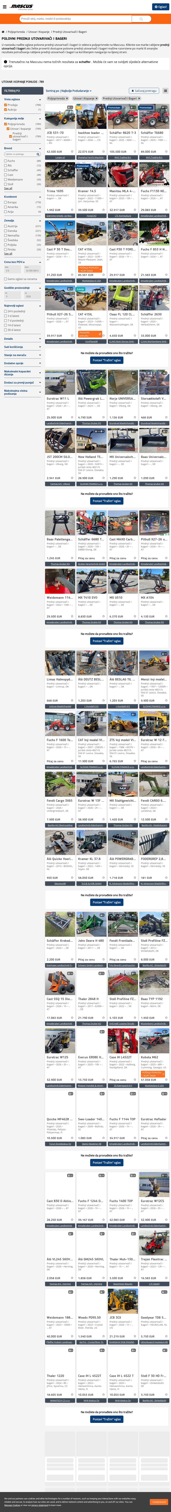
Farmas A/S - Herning (60, 1283)
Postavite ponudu (84, 334)
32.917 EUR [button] (117, 210)
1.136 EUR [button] (116, 417)
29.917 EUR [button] (117, 275)
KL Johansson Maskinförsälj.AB (124, 883)
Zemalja (9, 220)
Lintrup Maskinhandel (60, 706)
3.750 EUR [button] (147, 1394)
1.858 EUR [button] (85, 1278)
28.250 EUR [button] (54, 1220)
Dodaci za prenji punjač (19, 382)
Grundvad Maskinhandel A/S (123, 423)
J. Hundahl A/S (91, 706)
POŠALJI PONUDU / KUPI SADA (89, 269)
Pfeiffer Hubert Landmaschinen (62, 1342)
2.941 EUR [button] (53, 478)
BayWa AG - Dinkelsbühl (154, 965)
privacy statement (39, 1505)
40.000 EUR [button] (54, 1336)
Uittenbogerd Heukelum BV (154, 1342)
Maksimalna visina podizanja (15, 392)
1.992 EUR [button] (53, 210)
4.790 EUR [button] (85, 417)
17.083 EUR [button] (54, 1018)
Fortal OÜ (91, 215)
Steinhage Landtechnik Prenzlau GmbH (65, 965)
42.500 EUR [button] (54, 151)
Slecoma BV (60, 883)
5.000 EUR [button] (53, 1476)
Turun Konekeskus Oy (60, 1143)
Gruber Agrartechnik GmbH (91, 563)
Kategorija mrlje (14, 118)
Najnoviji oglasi (14, 305)
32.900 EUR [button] (54, 1080)
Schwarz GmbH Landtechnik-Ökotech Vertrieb (101, 965)
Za (26, 293)
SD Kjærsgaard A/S (123, 1085)
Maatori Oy (123, 1482)
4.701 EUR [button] (116, 1476)
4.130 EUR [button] (147, 616)
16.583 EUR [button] (148, 1278)
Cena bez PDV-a (14, 262)
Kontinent (10, 196)
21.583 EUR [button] (148, 275)
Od (6, 293)
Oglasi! (162, 7)
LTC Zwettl (154, 1283)
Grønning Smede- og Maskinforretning (65, 215)
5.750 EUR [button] (147, 1336)
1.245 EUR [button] (53, 558)
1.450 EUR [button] (116, 819)
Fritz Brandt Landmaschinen (123, 965)
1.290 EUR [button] (116, 478)
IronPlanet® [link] (91, 341)
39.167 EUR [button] (85, 1220)
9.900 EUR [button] (147, 700)
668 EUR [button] (52, 700)
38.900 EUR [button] (85, 819)
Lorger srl (60, 157)
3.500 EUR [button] (116, 1278)
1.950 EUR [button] (147, 1018)
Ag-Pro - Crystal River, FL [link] (91, 1342)
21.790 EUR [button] (85, 1018)
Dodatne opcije (13, 363)
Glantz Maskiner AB (91, 1143)
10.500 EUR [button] (54, 1138)
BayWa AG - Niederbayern (154, 825)
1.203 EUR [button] (85, 700)
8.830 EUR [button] (85, 616)
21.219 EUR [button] (117, 1336)
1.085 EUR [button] (85, 1138)
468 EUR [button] (146, 417)
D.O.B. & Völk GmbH (92, 883)
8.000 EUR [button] (147, 959)
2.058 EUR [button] (53, 1278)
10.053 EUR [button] (85, 1394)
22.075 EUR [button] (85, 151)
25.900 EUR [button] (54, 417)
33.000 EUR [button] (148, 335)
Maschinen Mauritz (122, 1283)
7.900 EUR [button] (53, 819)
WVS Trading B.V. (123, 157)
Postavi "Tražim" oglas (107, 360)
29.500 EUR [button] (54, 616)
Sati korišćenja (13, 347)
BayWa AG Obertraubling (60, 825)
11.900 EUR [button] (85, 761)
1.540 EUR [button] (85, 1336)
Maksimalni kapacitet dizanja (17, 373)
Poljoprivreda (16, 32)
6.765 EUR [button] (116, 761)
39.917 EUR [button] (54, 335)
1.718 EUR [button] (116, 877)
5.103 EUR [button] (116, 1018)
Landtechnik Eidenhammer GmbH (63, 423)
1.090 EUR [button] (147, 478)
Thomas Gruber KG (91, 423)
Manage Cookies (12, 1505)
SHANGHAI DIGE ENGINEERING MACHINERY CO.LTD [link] (135, 1342)
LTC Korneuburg (123, 215)
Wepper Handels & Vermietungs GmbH (97, 1085)
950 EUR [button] (52, 877)
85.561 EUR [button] (85, 275)
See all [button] (8, 188)
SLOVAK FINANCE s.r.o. (91, 483)
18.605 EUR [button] (54, 1394)
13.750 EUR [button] (85, 1080)
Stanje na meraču (15, 355)
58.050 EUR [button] (85, 877)
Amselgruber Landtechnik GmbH (62, 280)
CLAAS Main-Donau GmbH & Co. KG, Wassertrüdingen (135, 341)
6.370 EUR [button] (116, 616)
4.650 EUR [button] (116, 335)
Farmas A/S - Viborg (60, 483)
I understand (159, 1502)
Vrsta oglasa (12, 99)
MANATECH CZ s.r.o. (60, 1400)
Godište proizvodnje (17, 287)
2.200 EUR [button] (53, 959)
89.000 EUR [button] (148, 151)
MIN (6, 267)
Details (8, 338)
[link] (60, 116)
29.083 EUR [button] (148, 210)
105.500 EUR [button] (118, 151)
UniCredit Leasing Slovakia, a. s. (124, 1023)
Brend (8, 148)
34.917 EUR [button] (117, 1138)
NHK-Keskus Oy (91, 1400)
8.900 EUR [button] (147, 1476)
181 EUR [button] (146, 877)
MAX (27, 267)
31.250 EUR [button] (54, 275)
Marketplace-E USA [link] (91, 280)
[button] (22, 91)
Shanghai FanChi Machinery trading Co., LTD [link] (100, 157)
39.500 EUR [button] (85, 210)
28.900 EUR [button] (85, 478)
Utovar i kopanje (38, 32)
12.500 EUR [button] (148, 819)
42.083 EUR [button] (117, 1220)
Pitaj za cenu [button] (86, 558)
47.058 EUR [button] (148, 1080)
